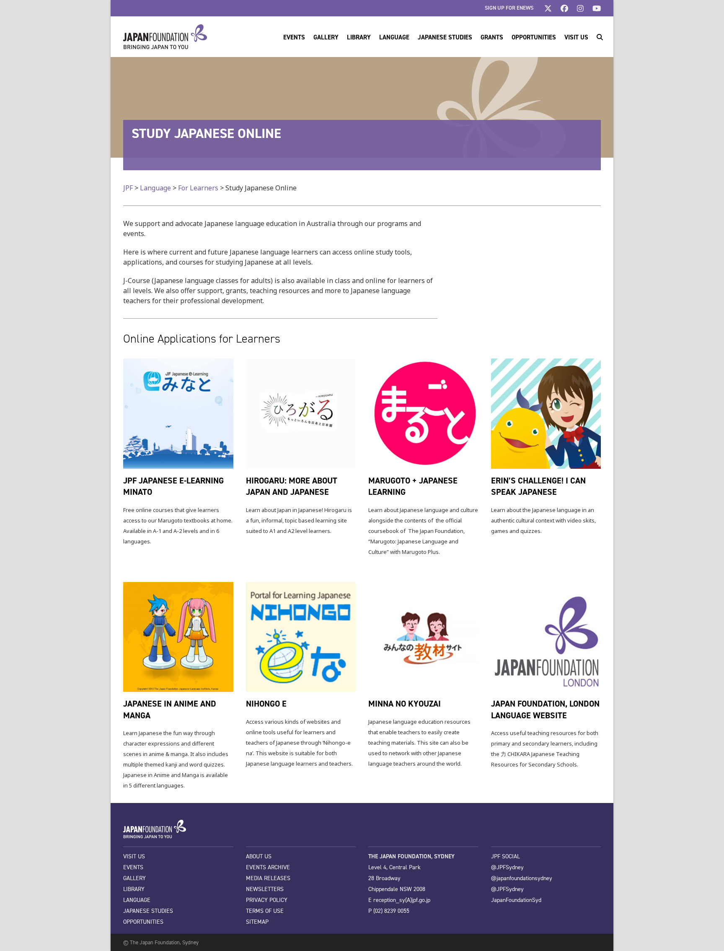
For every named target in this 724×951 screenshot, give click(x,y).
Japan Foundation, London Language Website (545, 709)
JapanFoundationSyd (516, 900)
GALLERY (134, 878)
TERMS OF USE (265, 911)
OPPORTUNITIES (143, 922)
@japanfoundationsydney (521, 878)
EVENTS (133, 867)
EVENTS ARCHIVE (268, 867)
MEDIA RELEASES (268, 878)
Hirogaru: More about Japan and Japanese (291, 486)
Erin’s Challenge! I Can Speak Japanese (538, 486)
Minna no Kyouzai (404, 703)
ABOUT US (259, 856)
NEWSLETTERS (265, 889)
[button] (599, 36)
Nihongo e (266, 703)
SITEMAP (257, 922)
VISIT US (134, 856)
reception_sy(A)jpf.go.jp (401, 900)
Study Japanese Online (206, 133)
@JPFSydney (507, 867)
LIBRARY (134, 889)
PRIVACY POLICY (266, 900)
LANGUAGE (136, 900)
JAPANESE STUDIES (148, 911)
